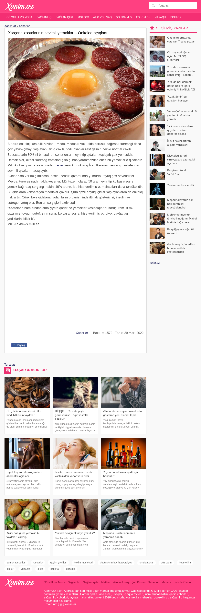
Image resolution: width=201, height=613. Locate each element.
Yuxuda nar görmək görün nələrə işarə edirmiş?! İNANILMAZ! (181, 85)
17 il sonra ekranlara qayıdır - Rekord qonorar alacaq (180, 129)
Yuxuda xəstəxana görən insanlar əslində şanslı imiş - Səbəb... (181, 70)
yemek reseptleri (16, 562)
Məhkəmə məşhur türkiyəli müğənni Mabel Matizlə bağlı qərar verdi (182, 219)
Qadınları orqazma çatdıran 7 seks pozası (181, 39)
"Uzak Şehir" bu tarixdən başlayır (177, 98)
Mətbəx (83, 17)
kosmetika (185, 562)
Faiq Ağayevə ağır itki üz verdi (180, 231)
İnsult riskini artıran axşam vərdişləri (179, 142)
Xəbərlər (143, 17)
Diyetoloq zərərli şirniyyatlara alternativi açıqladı (181, 159)
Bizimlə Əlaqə (182, 582)
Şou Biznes (124, 17)
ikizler (10, 568)
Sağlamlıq (44, 17)
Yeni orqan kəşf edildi (180, 185)
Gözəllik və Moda (19, 17)
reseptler (38, 562)
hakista (54, 568)
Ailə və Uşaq (102, 17)
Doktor (175, 17)
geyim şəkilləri (58, 562)
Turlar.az (9, 364)
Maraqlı (160, 17)
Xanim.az (10, 26)
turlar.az (155, 262)
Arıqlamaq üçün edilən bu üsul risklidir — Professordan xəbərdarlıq (181, 248)
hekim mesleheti (83, 562)
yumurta (25, 568)
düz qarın (166, 562)
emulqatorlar (146, 562)
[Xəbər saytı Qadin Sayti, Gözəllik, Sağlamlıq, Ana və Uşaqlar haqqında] (20, 7)
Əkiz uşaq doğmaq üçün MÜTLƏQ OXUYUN (179, 56)
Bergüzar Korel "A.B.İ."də (176, 172)
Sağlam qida (64, 17)
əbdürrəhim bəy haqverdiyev (116, 562)
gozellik (70, 568)
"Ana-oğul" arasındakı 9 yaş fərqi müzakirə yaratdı (182, 115)
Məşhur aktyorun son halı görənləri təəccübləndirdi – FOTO (180, 204)
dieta (40, 568)
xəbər (59, 165)
